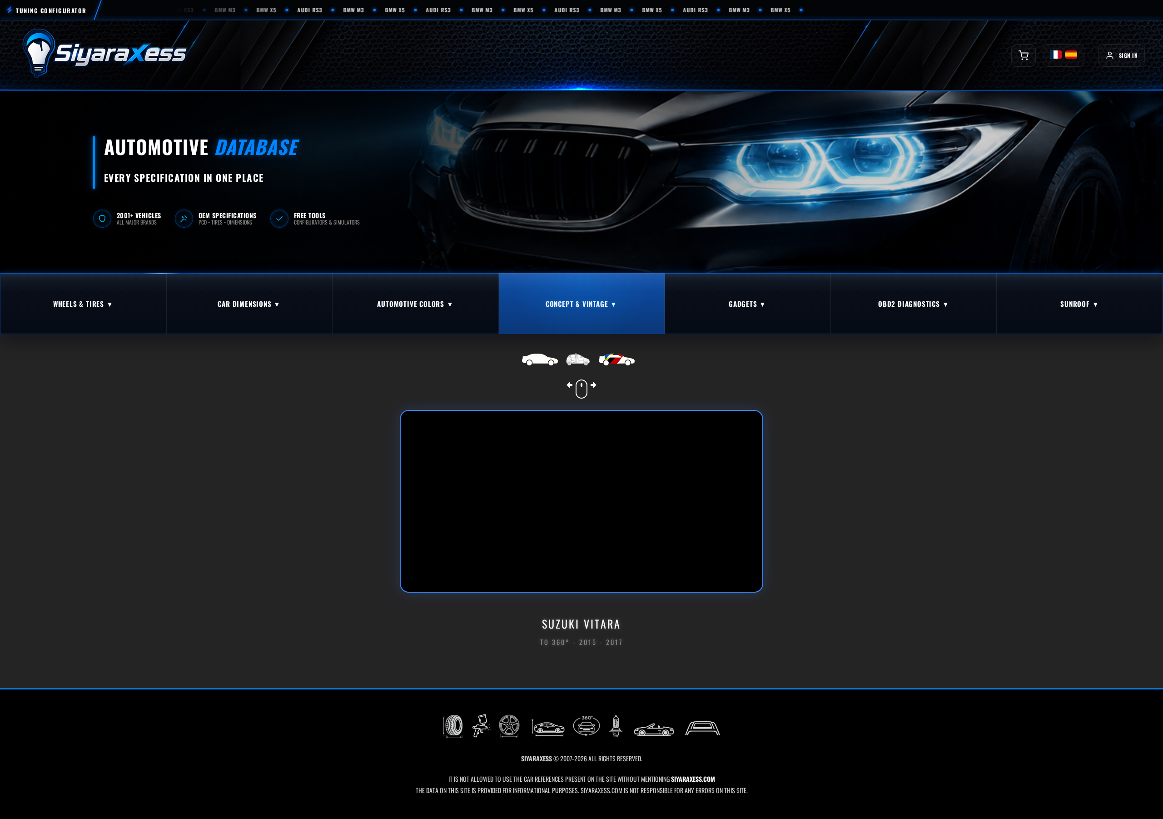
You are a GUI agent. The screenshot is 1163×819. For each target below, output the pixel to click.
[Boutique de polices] (1023, 55)
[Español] (1071, 55)
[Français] (1056, 55)
